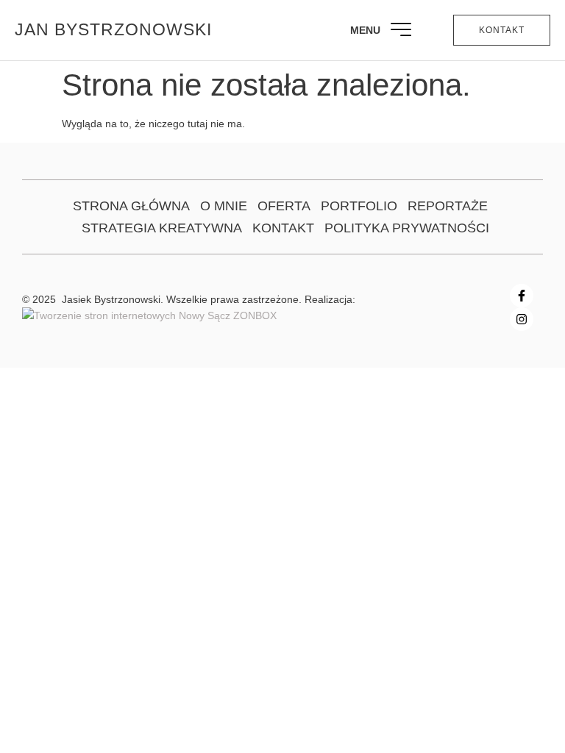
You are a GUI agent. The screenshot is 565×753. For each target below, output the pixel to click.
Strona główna (131, 206)
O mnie (223, 206)
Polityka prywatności (406, 228)
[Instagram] (521, 319)
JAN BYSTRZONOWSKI (113, 29)
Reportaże (448, 206)
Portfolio (359, 206)
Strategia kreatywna (162, 228)
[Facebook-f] (521, 295)
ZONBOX (253, 315)
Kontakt (283, 228)
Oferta (283, 206)
